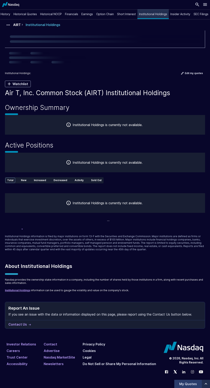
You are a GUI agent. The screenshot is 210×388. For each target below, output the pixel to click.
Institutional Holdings (17, 290)
